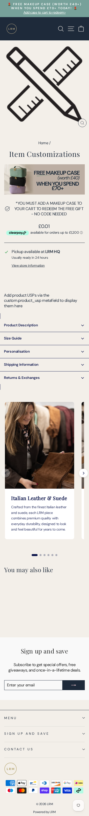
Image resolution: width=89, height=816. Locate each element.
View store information (28, 265)
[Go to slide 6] (56, 555)
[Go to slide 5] (52, 555)
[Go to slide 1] (35, 555)
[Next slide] (83, 473)
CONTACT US (19, 749)
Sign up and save (26, 734)
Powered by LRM (44, 812)
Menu (10, 718)
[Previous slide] (5, 473)
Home (43, 143)
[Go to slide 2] (41, 555)
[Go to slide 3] (44, 555)
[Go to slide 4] (48, 555)
